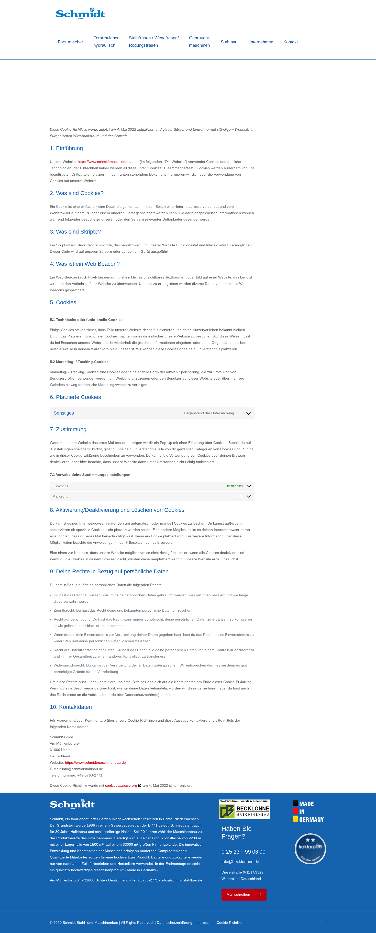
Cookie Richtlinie (230, 922)
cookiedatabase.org (121, 785)
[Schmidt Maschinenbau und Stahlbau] (80, 14)
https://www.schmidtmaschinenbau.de (108, 162)
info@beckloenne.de (240, 861)
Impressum (204, 922)
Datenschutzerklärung (174, 922)
